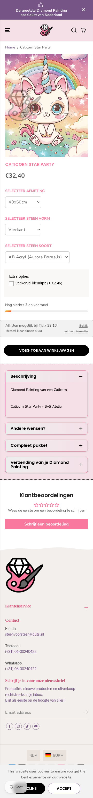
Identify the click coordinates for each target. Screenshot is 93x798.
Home (10, 47)
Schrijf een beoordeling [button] (46, 524)
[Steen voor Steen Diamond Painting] (46, 30)
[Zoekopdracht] (74, 30)
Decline (29, 788)
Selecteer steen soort (28, 245)
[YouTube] (36, 726)
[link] (46, 575)
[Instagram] (18, 726)
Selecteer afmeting (25, 190)
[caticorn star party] (46, 105)
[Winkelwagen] (83, 30)
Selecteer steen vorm (27, 218)
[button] (8, 30)
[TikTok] (27, 726)
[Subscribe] (86, 713)
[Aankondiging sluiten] (83, 9)
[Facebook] (9, 726)
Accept (64, 788)
